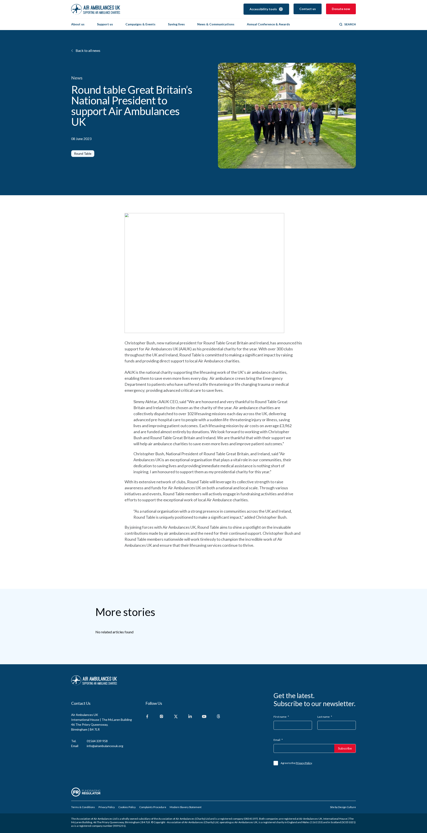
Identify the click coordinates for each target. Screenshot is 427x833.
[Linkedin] (190, 716)
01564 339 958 (97, 741)
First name (281, 716)
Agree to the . (296, 763)
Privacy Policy (304, 763)
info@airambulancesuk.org (105, 746)
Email (278, 740)
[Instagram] (161, 716)
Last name (324, 716)
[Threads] (218, 716)
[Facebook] (147, 716)
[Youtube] (204, 716)
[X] (175, 716)
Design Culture (347, 807)
